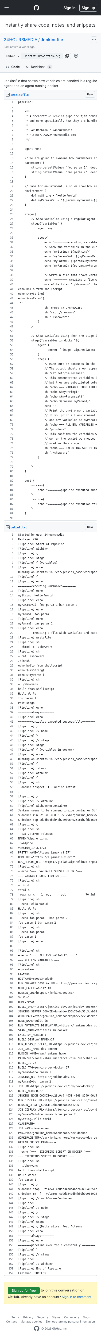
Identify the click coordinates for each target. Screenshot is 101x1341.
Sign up (88, 7)
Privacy (28, 1317)
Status (56, 1317)
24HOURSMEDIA (20, 39)
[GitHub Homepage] (36, 1329)
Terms (15, 1317)
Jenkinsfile (52, 39)
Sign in (69, 7)
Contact (11, 1321)
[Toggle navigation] (6, 8)
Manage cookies (31, 1321)
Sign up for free (24, 1290)
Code (15, 67)
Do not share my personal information (70, 1321)
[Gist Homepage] (36, 8)
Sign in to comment (76, 1297)
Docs (86, 1317)
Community (71, 1317)
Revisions (41, 67)
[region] (50, 310)
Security (42, 1317)
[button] (67, 56)
